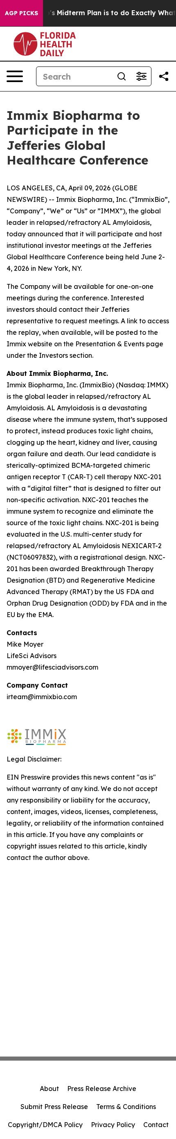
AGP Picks (21, 13)
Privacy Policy (113, 1125)
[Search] (121, 76)
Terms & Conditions (126, 1106)
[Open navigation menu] (15, 76)
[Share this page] (163, 76)
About (49, 1088)
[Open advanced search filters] (141, 76)
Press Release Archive (101, 1088)
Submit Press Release (54, 1106)
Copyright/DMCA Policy (45, 1125)
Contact (156, 1125)
